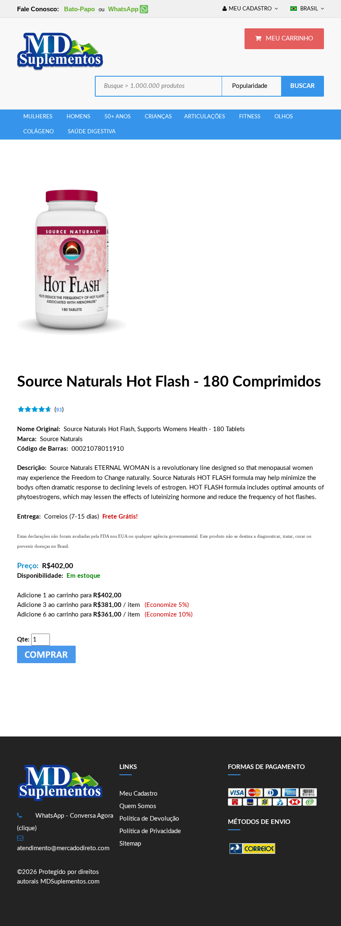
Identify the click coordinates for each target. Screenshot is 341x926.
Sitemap (130, 844)
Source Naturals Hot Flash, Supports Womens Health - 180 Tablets (154, 429)
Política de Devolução (149, 819)
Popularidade (248, 86)
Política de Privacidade (150, 831)
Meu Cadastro (138, 794)
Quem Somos (137, 806)
